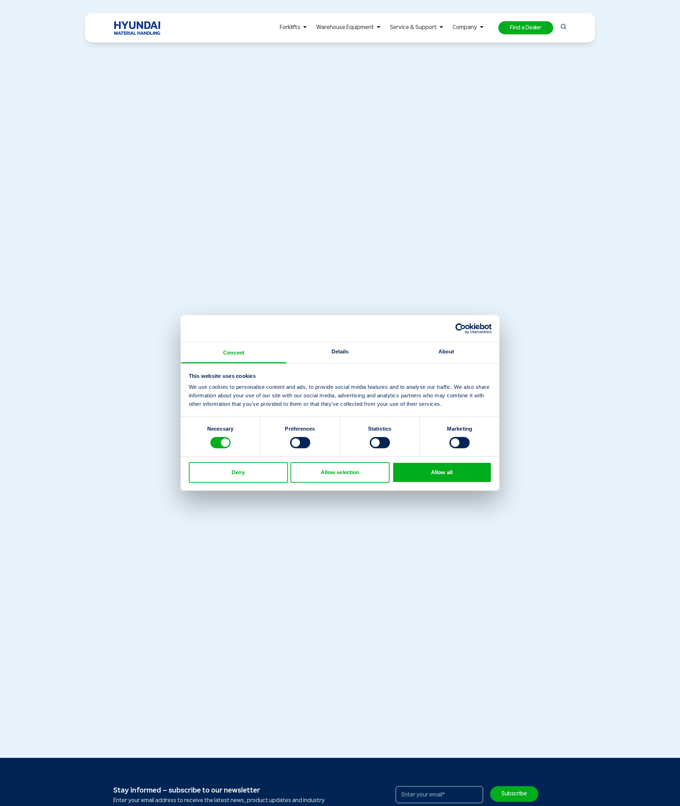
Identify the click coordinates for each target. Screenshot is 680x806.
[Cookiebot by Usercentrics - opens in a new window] (461, 328)
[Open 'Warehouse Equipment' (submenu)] (378, 28)
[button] (525, 27)
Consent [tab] (233, 353)
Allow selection (340, 472)
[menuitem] (295, 28)
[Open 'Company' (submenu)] (481, 28)
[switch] (300, 442)
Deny (238, 472)
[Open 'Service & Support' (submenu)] (441, 28)
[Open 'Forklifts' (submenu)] (305, 28)
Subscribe (514, 794)
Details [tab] (340, 351)
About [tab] (446, 351)
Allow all (442, 472)
